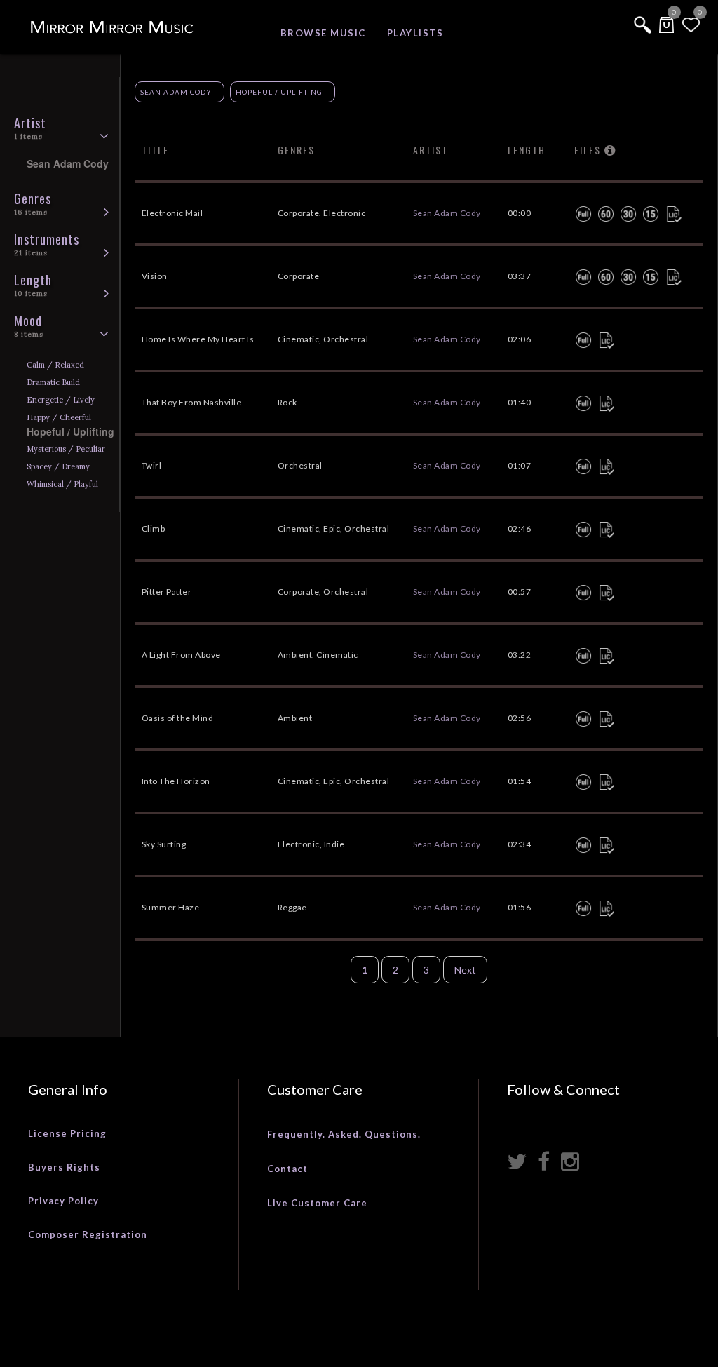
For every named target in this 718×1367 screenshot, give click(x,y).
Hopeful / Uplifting (279, 92)
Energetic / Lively (61, 400)
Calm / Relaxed (55, 365)
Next (465, 970)
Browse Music (323, 33)
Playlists (415, 33)
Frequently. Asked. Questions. (344, 1134)
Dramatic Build (53, 382)
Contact (287, 1168)
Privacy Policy (63, 1200)
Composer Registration (87, 1234)
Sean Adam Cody (176, 92)
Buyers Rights (64, 1167)
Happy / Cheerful (59, 417)
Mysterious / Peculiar (66, 449)
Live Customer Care (317, 1202)
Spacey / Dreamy (58, 466)
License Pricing (67, 1133)
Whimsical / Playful (62, 484)
